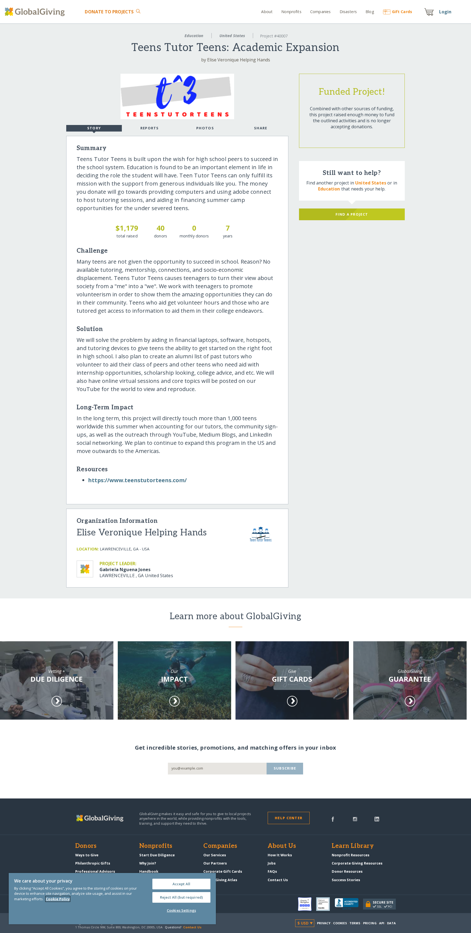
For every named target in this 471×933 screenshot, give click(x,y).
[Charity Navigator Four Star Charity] (307, 904)
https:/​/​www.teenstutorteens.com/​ (137, 480)
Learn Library (353, 846)
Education (193, 35)
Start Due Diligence (157, 854)
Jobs (272, 863)
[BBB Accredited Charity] (349, 904)
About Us (282, 846)
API (381, 923)
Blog (370, 11)
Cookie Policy (58, 898)
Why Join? (147, 863)
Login (445, 12)
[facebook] (333, 819)
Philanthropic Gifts (92, 863)
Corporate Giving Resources (357, 863)
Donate (109, 12)
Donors (85, 846)
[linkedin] (377, 819)
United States (232, 35)
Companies (320, 11)
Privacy (324, 923)
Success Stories (346, 879)
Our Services (214, 854)
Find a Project (352, 214)
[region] (112, 898)
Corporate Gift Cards (222, 871)
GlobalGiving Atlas (220, 879)
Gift (402, 11)
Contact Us (278, 879)
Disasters (348, 11)
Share (260, 128)
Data (391, 923)
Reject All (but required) (181, 897)
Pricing (370, 923)
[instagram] (355, 819)
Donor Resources (347, 871)
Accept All (181, 883)
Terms (355, 923)
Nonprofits (291, 11)
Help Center (288, 817)
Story (94, 128)
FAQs (272, 871)
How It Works (280, 854)
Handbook (148, 871)
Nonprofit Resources (350, 854)
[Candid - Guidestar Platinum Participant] (325, 904)
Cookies (340, 923)
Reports (149, 128)
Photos (205, 128)
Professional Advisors (95, 871)
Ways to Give (86, 854)
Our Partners (215, 863)
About (267, 11)
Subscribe (285, 768)
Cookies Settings (181, 910)
